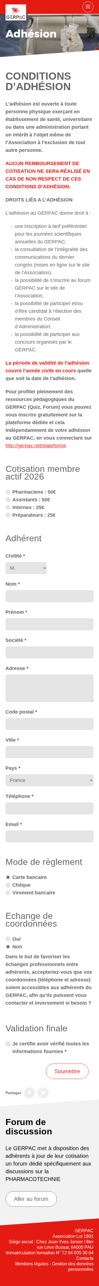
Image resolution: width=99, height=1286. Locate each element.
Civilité (15, 556)
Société (16, 640)
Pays (13, 768)
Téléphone (20, 796)
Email (14, 824)
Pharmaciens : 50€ (34, 492)
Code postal (21, 712)
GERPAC (16, 12)
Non (17, 946)
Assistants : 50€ (31, 499)
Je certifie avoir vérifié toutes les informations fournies (50, 1047)
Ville (12, 740)
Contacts (85, 1258)
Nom (13, 584)
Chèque (21, 885)
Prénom (16, 612)
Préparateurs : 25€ (34, 515)
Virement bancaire (33, 892)
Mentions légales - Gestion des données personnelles (54, 1266)
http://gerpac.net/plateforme (36, 445)
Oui (16, 939)
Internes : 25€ (28, 507)
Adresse (17, 668)
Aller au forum (31, 1199)
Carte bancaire (29, 877)
